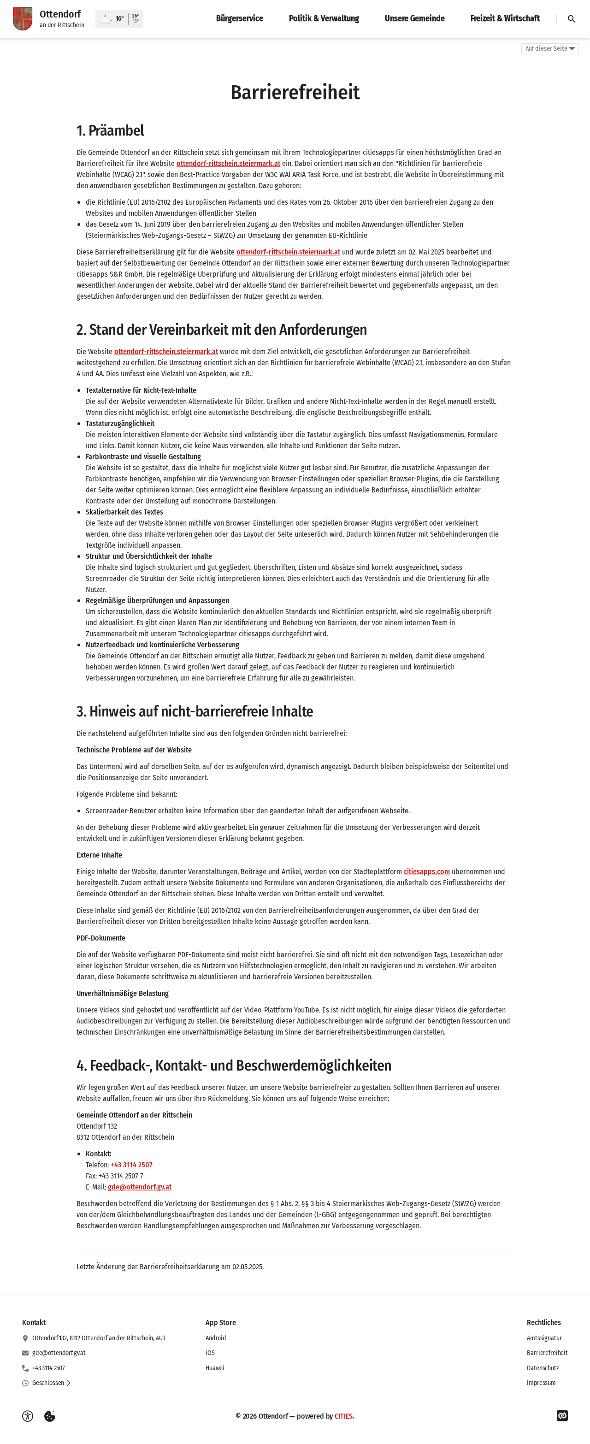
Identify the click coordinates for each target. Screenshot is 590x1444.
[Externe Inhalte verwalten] (49, 1416)
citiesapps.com (427, 871)
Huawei (215, 1368)
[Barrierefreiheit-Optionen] (27, 1416)
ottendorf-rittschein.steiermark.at (228, 163)
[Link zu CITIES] (562, 1415)
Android (216, 1338)
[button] (51, 1383)
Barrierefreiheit (547, 1353)
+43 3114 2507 (132, 1164)
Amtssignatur (544, 1338)
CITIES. (344, 1416)
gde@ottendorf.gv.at (139, 1187)
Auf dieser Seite (546, 49)
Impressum (541, 1383)
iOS (210, 1353)
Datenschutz (543, 1368)
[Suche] (571, 19)
